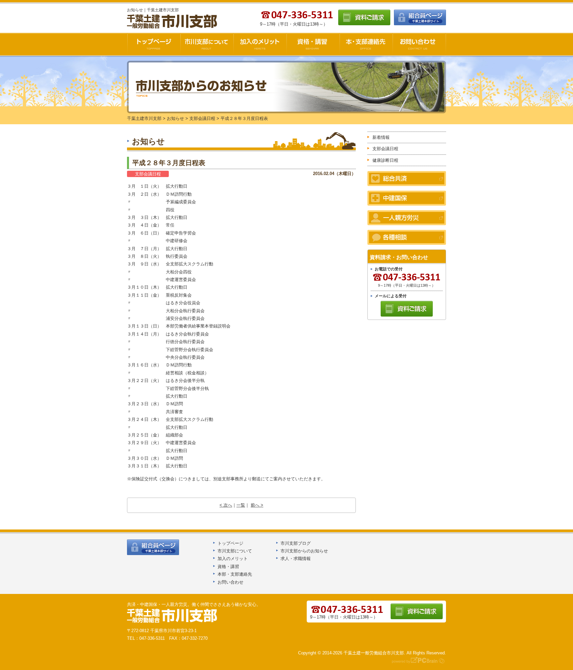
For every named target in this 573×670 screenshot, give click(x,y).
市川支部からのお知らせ (304, 550)
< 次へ (226, 505)
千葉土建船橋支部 (172, 615)
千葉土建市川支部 (173, 21)
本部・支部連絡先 (235, 574)
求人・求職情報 (296, 558)
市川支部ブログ (296, 543)
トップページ (230, 543)
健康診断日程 (385, 160)
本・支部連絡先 (366, 44)
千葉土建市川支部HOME (153, 44)
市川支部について (206, 44)
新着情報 (381, 137)
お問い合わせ (419, 44)
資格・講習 (313, 44)
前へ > (257, 505)
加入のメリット (259, 44)
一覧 (240, 505)
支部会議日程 (148, 173)
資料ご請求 (364, 17)
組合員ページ (420, 17)
